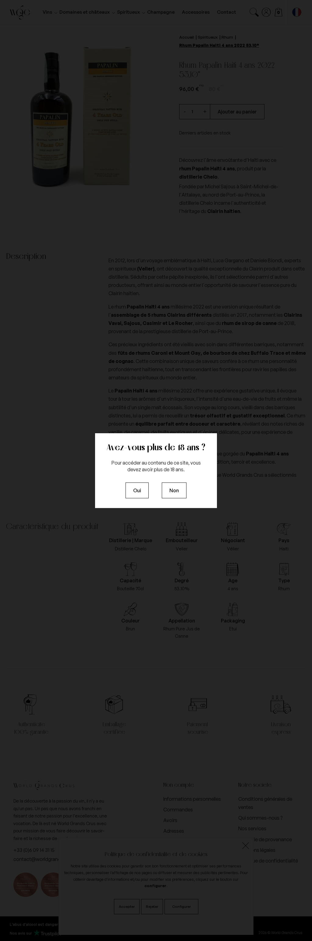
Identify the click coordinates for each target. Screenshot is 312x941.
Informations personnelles (192, 799)
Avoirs (170, 820)
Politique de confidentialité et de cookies (156, 854)
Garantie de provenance (265, 839)
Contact (226, 12)
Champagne (161, 12)
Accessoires (196, 12)
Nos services (252, 828)
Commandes (178, 810)
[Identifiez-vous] (266, 12)
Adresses (173, 831)
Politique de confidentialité (268, 861)
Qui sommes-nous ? (260, 818)
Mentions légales (256, 850)
